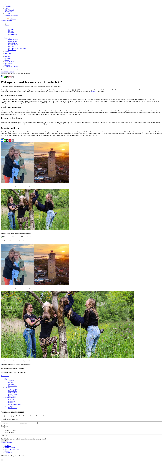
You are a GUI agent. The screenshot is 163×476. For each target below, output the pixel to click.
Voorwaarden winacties (11, 449)
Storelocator (8, 12)
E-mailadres (5, 426)
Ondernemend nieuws (7, 72)
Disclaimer (8, 446)
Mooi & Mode (12, 392)
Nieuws (7, 379)
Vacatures (7, 13)
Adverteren (8, 6)
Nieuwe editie (12, 386)
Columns (11, 384)
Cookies (7, 451)
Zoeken (3, 70)
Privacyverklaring (10, 447)
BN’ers (10, 382)
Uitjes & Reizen (13, 394)
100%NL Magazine (6, 20)
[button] (8, 19)
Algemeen (11, 381)
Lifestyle (7, 387)
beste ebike (94, 91)
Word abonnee (5, 376)
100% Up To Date (10, 430)
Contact (7, 8)
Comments (4, 435)
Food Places (12, 396)
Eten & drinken (12, 391)
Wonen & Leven (13, 389)
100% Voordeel (9, 10)
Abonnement (8, 452)
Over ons (7, 5)
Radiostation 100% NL (11, 15)
